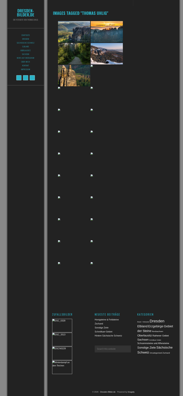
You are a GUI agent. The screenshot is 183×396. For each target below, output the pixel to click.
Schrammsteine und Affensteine (153, 343)
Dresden (157, 321)
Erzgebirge (155, 326)
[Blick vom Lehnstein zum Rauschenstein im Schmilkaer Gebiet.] (107, 163)
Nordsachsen (157, 331)
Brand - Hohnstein (143, 322)
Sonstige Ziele (102, 328)
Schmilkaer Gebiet (103, 332)
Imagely (131, 392)
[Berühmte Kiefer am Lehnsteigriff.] (107, 141)
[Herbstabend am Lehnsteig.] (74, 163)
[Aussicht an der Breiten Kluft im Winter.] (107, 53)
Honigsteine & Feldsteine (107, 320)
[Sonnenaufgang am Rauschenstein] (74, 207)
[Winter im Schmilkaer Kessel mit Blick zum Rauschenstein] (74, 273)
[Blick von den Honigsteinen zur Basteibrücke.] (107, 31)
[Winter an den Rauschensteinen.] (74, 251)
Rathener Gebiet (160, 335)
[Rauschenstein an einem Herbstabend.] (107, 185)
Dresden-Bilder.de (25, 13)
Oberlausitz (144, 335)
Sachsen (143, 339)
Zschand (99, 324)
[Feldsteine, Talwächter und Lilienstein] (74, 119)
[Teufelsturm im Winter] (107, 273)
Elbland (142, 326)
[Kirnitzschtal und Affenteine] (74, 31)
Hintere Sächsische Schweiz (108, 336)
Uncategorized (156, 353)
